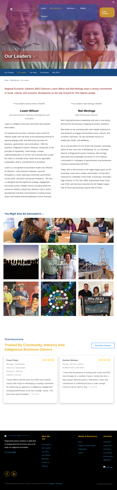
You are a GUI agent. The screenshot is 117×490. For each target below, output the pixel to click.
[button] (113, 2)
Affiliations (107, 460)
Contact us (46, 462)
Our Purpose (46, 444)
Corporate (107, 442)
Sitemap (59, 483)
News (80, 442)
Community (107, 453)
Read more (35, 394)
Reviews (45, 466)
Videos (80, 453)
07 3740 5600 (10, 452)
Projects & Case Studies (87, 445)
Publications (82, 449)
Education (107, 449)
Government (107, 445)
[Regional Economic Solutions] (22, 12)
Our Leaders (46, 448)
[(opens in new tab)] (107, 467)
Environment (108, 456)
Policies (52, 483)
